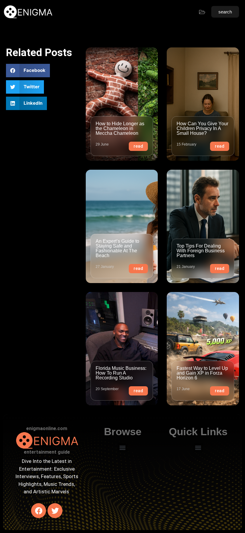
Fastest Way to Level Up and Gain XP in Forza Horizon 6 (202, 373)
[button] (28, 70)
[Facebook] (38, 510)
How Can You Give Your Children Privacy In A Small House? (202, 128)
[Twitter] (55, 510)
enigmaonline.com (46, 428)
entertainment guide (47, 452)
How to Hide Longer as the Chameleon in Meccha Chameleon (120, 128)
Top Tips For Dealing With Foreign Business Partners (201, 250)
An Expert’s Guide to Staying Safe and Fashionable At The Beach (117, 248)
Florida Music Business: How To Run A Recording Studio (121, 373)
